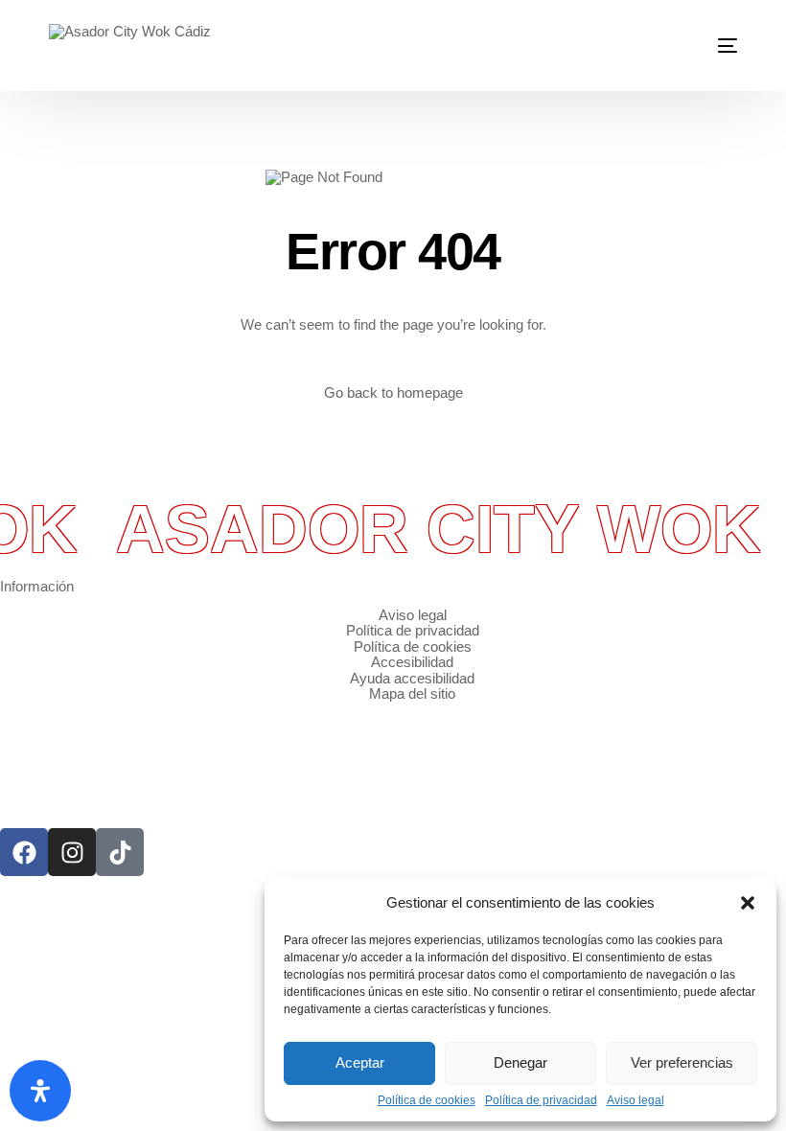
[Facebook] (24, 852)
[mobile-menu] (715, 45)
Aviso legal (635, 1101)
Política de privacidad (541, 1101)
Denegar (520, 1062)
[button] (747, 902)
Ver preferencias (682, 1062)
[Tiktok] (120, 852)
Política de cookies (426, 1101)
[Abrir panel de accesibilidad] (40, 1090)
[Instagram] (72, 852)
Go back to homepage (393, 393)
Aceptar (359, 1062)
